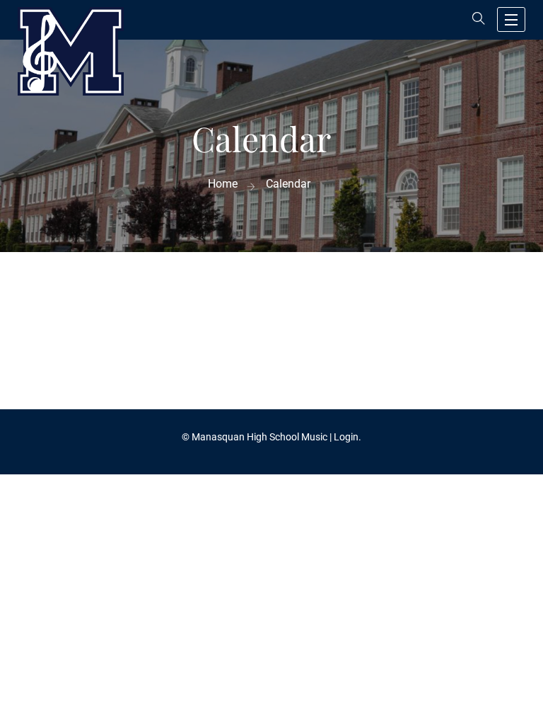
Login (346, 437)
